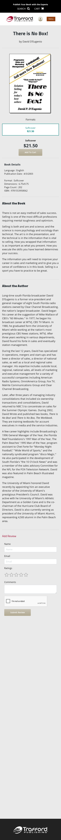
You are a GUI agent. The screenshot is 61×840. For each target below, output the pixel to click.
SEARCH (21, 8)
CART (37, 8)
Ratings (8, 568)
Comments (10, 582)
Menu (51, 19)
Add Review (9, 536)
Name (7, 544)
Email (7, 556)
